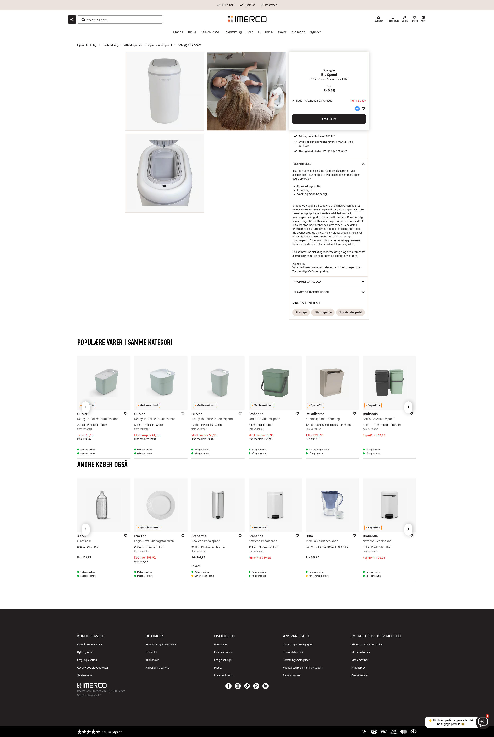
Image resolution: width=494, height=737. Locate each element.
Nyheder (315, 32)
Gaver (282, 32)
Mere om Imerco (223, 675)
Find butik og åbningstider (161, 644)
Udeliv (269, 32)
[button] (329, 70)
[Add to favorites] (363, 108)
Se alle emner (85, 675)
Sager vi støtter (291, 675)
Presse (218, 667)
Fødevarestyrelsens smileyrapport (302, 667)
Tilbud (192, 32)
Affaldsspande (133, 45)
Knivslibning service (157, 667)
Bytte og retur (85, 652)
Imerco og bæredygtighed (298, 644)
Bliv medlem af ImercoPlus (367, 644)
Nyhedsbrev (358, 667)
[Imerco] (247, 19)
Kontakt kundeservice (89, 644)
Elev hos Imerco (223, 652)
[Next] (408, 407)
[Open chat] (72, 19)
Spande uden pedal (160, 45)
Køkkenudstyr (210, 32)
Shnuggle (301, 312)
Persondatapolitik (293, 652)
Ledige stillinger (223, 660)
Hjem (80, 45)
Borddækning (233, 32)
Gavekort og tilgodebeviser (92, 667)
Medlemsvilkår (359, 660)
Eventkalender (359, 675)
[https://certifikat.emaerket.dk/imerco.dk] (413, 731)
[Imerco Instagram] (238, 686)
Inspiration (298, 32)
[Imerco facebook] (228, 686)
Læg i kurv (329, 119)
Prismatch (152, 652)
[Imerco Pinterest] (256, 686)
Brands (178, 32)
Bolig (249, 32)
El (259, 32)
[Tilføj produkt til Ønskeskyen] (357, 108)
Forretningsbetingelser (296, 660)
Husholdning (110, 45)
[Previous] (86, 407)
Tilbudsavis (152, 660)
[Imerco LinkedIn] (265, 686)
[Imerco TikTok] (247, 686)
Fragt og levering (87, 660)
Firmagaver (221, 644)
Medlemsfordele (360, 652)
